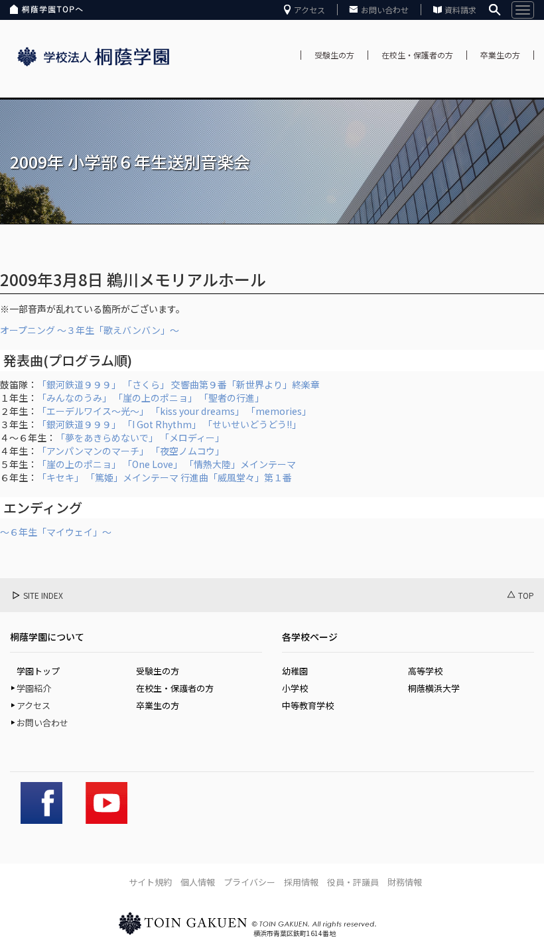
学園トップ (38, 671)
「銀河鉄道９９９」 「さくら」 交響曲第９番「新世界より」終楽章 (178, 384)
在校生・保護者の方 (417, 54)
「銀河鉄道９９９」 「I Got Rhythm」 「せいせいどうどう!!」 (169, 424)
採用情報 (301, 882)
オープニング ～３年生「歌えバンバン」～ (89, 330)
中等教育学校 (308, 705)
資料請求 (460, 9)
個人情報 (197, 882)
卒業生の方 (500, 54)
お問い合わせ (385, 9)
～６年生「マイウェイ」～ (55, 531)
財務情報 (404, 882)
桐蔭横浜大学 (434, 688)
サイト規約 (150, 882)
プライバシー (249, 882)
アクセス (309, 9)
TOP (526, 595)
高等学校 (425, 671)
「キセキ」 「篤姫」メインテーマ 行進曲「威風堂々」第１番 (164, 477)
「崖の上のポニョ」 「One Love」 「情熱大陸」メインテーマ (166, 464)
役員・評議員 (353, 882)
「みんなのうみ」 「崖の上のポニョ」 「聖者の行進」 (150, 397)
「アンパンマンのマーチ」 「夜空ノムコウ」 (130, 450)
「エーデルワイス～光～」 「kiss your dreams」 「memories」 (174, 411)
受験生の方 (334, 54)
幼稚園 (295, 671)
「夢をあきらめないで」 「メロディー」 (140, 437)
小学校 (295, 688)
